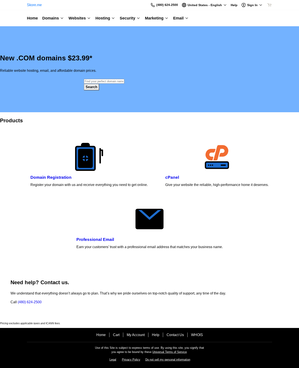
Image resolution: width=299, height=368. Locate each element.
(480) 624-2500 (30, 302)
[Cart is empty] (269, 5)
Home (101, 335)
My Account (136, 335)
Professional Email (95, 239)
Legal (112, 359)
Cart (116, 335)
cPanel (172, 177)
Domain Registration (51, 177)
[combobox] (104, 81)
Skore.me (34, 5)
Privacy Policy (131, 359)
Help (155, 335)
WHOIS (197, 335)
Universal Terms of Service (169, 352)
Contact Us (175, 335)
